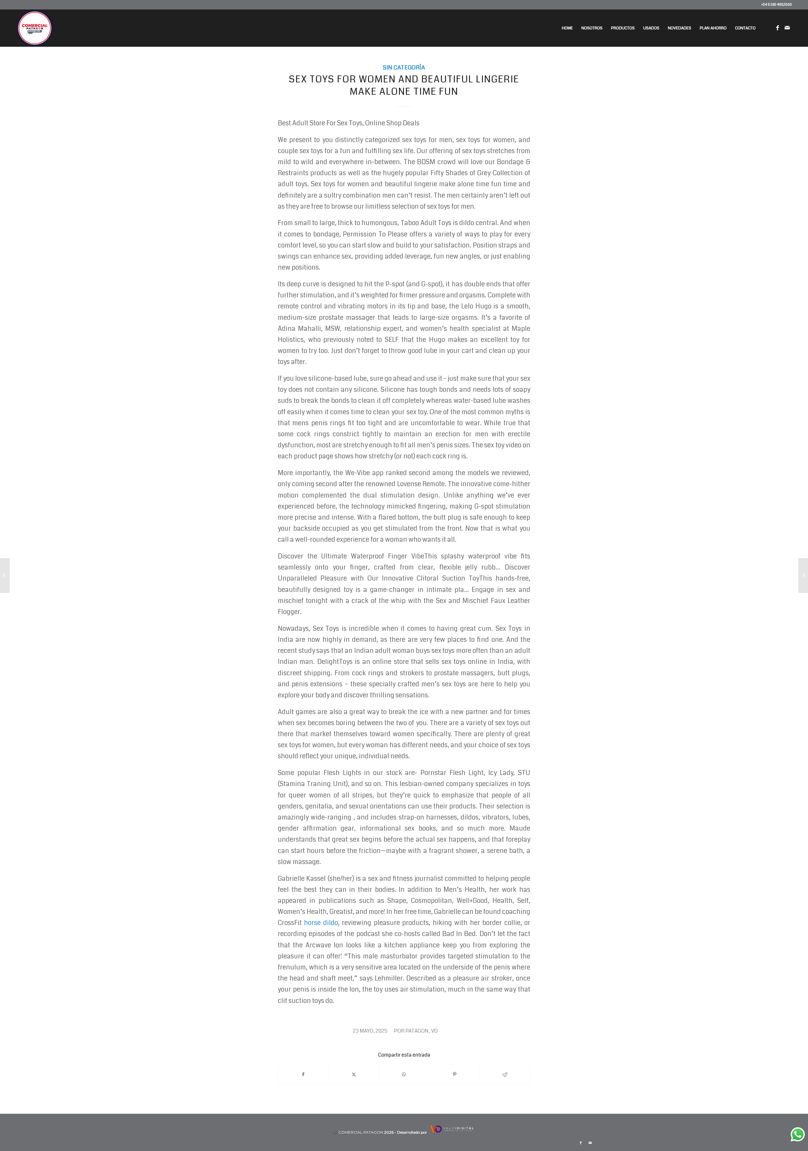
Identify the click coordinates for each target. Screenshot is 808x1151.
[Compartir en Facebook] (303, 1074)
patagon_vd (422, 1031)
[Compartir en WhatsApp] (404, 1074)
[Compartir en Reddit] (505, 1074)
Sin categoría (404, 67)
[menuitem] (567, 28)
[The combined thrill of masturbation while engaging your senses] (5, 575)
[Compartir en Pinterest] (455, 1074)
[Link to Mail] (787, 28)
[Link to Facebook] (777, 28)
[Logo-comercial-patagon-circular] (34, 28)
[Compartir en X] (354, 1074)
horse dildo (321, 922)
